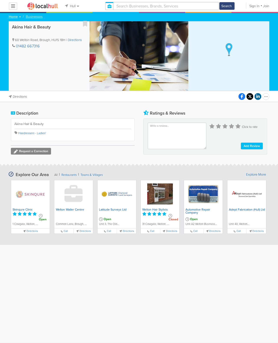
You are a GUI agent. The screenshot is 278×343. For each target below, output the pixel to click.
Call (66, 231)
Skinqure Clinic (23, 209)
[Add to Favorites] (85, 23)
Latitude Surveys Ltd (112, 209)
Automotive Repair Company (197, 211)
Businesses (34, 16)
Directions (75, 40)
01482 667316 (28, 46)
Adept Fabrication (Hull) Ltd (247, 209)
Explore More (256, 174)
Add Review (252, 146)
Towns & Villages (92, 175)
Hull (72, 5)
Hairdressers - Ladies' (32, 133)
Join (266, 5)
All (56, 175)
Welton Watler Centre (70, 209)
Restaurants (69, 175)
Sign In (254, 5)
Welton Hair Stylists (155, 209)
